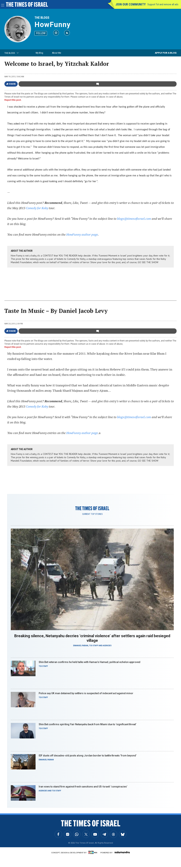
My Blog (39, 52)
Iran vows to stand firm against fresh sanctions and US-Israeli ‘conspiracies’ (83, 786)
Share (12, 84)
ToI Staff (93, 646)
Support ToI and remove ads (162, 4)
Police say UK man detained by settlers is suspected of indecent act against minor (86, 693)
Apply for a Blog (166, 52)
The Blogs (41, 17)
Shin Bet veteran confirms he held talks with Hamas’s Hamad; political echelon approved (89, 662)
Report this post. (13, 100)
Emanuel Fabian (80, 646)
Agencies (107, 646)
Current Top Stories (92, 514)
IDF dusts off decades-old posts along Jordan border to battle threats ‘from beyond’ (87, 755)
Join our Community (130, 4)
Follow (40, 33)
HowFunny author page (82, 234)
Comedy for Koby (37, 208)
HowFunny (52, 24)
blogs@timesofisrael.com (134, 218)
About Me (56, 52)
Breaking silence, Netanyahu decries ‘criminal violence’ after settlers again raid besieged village (92, 638)
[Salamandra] (122, 852)
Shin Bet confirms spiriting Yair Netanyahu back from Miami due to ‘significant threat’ (87, 724)
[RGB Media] (93, 852)
